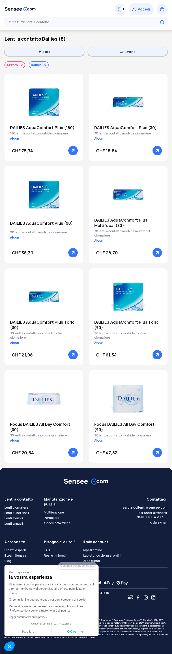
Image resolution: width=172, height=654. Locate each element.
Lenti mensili (13, 518)
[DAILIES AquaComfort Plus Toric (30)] (44, 296)
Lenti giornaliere (16, 507)
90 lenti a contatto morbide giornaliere (38, 232)
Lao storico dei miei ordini (102, 555)
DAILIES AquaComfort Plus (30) (125, 127)
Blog (7, 561)
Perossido (51, 518)
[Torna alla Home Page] (20, 9)
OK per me (75, 631)
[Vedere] (73, 150)
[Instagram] (145, 597)
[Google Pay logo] (121, 583)
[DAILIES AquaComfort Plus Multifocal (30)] (128, 194)
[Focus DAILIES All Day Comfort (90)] (128, 398)
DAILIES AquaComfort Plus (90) (41, 223)
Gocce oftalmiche (57, 523)
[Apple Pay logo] (107, 583)
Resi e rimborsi (55, 555)
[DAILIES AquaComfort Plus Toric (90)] (128, 296)
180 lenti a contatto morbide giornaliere (39, 133)
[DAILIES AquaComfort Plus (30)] (128, 102)
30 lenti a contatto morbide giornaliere (122, 133)
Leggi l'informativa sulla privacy (28, 617)
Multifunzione (54, 512)
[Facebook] (138, 597)
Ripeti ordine (92, 550)
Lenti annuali (13, 523)
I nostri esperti (15, 550)
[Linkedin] (153, 597)
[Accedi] (141, 9)
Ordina (130, 52)
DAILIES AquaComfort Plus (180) (42, 127)
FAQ (47, 550)
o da (159, 522)
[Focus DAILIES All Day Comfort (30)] (44, 398)
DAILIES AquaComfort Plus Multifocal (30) (120, 222)
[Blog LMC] (130, 597)
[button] (9, 646)
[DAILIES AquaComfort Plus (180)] (44, 102)
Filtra (46, 52)
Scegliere (27, 631)
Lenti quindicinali (16, 513)
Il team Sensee (15, 555)
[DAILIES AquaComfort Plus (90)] (44, 194)
